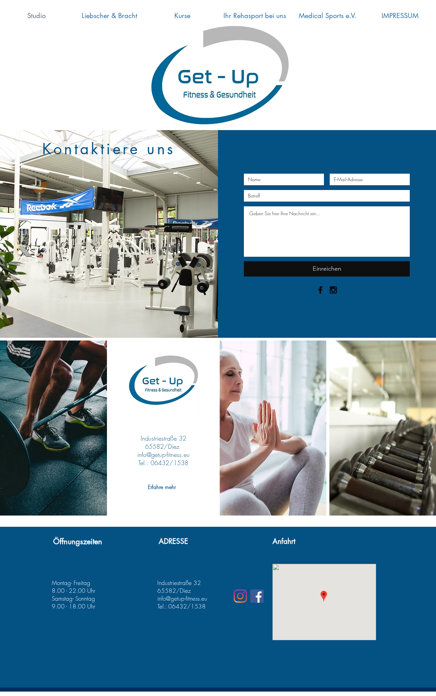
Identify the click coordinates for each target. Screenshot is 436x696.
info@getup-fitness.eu (163, 454)
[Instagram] (240, 596)
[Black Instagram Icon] (333, 290)
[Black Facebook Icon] (320, 290)
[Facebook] (257, 596)
